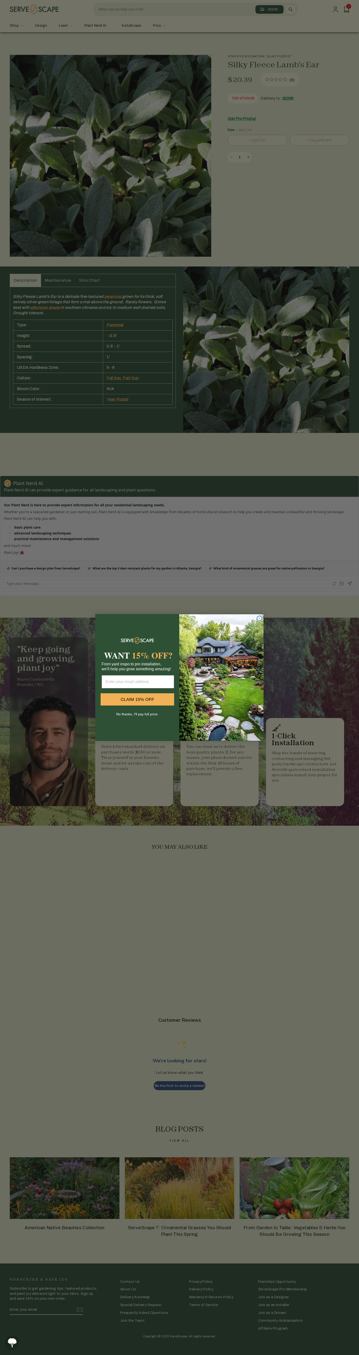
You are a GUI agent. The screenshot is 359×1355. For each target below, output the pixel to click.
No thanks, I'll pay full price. (137, 714)
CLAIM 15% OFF (137, 699)
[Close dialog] (259, 618)
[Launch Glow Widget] (12, 1342)
